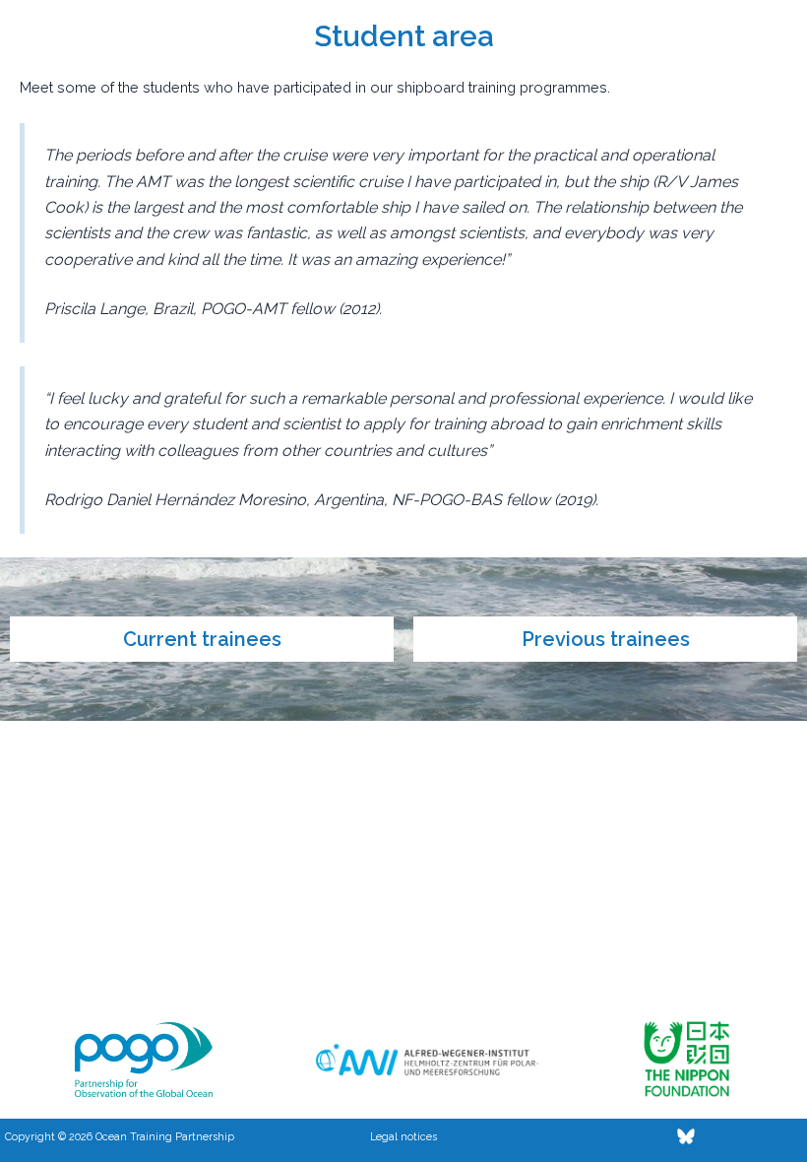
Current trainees (202, 639)
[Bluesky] (686, 1136)
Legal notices (403, 1136)
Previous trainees (606, 639)
